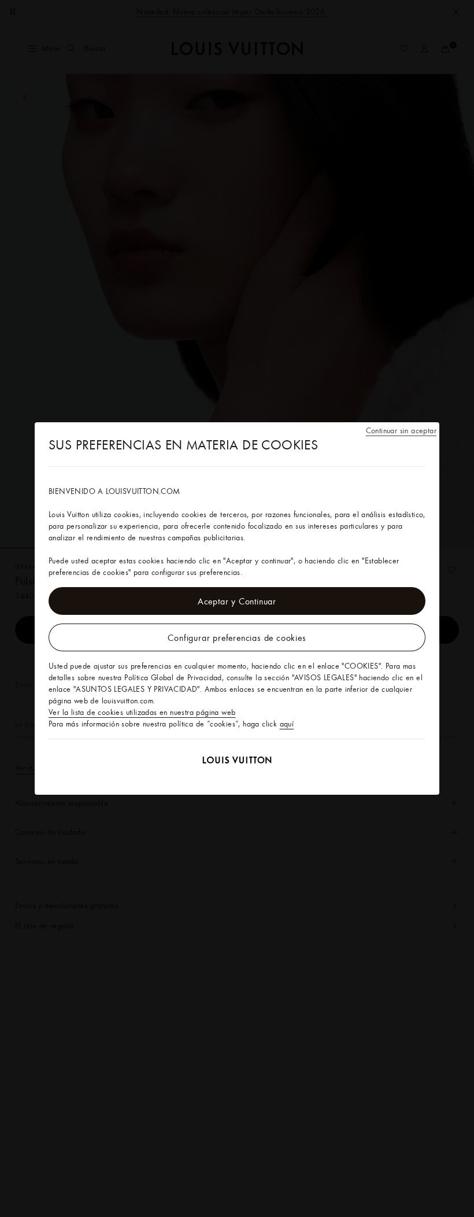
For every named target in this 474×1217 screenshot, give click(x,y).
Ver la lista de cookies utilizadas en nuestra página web (142, 712)
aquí (287, 723)
